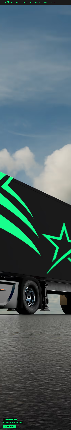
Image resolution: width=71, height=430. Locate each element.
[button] (18, 2)
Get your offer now (10, 426)
